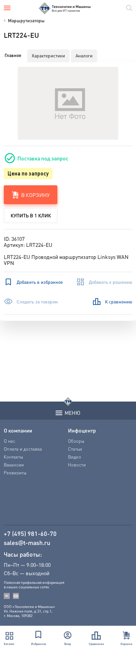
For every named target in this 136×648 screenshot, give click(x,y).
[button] (68, 103)
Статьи (75, 449)
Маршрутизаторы (26, 20)
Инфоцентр (82, 430)
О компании (18, 430)
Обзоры (76, 441)
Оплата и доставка (23, 449)
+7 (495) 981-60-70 (30, 533)
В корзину (35, 194)
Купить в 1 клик (31, 215)
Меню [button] (72, 412)
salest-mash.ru (27, 542)
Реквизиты (15, 473)
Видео (74, 457)
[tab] (13, 55)
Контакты (13, 457)
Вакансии (14, 465)
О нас (9, 441)
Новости (77, 465)
